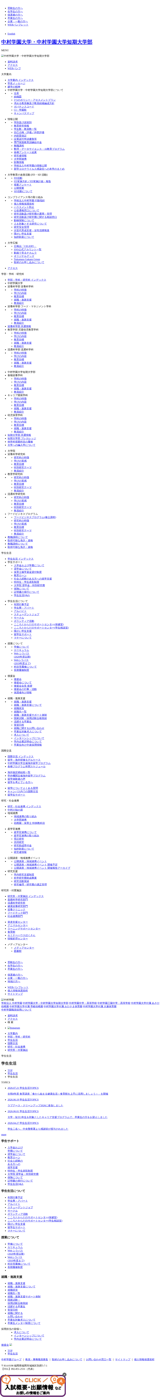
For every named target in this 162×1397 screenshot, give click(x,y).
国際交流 (13, 1043)
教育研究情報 (21, 125)
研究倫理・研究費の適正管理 (30, 884)
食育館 (11, 932)
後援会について (23, 682)
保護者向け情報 (23, 692)
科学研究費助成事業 (25, 878)
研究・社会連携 (16, 1046)
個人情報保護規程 (24, 203)
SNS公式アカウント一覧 (27, 249)
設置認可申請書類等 (25, 139)
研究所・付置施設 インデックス (26, 896)
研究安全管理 (21, 227)
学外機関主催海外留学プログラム (27, 775)
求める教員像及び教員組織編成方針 (34, 103)
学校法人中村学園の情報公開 (30, 165)
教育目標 (19, 296)
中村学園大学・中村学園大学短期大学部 (46, 42)
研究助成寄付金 (23, 845)
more (3, 1134)
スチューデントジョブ (26, 614)
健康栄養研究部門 (18, 906)
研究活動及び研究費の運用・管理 (33, 213)
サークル (19, 617)
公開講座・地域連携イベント (30, 861)
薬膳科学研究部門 (18, 899)
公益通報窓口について (26, 210)
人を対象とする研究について (30, 223)
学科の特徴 (20, 289)
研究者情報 (20, 155)
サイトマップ (15, 994)
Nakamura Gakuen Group (27, 259)
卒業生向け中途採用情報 (28, 744)
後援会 (18, 679)
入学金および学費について (29, 565)
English (11, 33)
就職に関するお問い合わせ (29, 728)
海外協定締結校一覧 (19, 772)
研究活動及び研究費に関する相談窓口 (35, 217)
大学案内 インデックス (21, 80)
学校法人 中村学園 (11, 1003)
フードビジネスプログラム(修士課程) (35, 517)
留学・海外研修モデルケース (24, 759)
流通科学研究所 (16, 903)
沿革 (16, 93)
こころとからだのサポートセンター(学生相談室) (41, 627)
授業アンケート (23, 184)
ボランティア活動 (24, 621)
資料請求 (13, 61)
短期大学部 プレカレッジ (22, 438)
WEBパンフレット (18, 24)
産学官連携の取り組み (26, 835)
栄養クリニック (16, 909)
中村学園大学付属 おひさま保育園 (63, 1006)
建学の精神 (14, 86)
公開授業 (19, 188)
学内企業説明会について (28, 741)
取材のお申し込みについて (29, 262)
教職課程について (18, 537)
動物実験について (24, 220)
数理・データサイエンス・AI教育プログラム (39, 149)
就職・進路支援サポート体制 (30, 715)
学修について (21, 646)
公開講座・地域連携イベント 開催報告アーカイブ (42, 868)
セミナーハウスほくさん (21, 935)
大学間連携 (20, 159)
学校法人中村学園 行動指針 (29, 200)
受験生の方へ (15, 8)
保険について (21, 588)
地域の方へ (14, 981)
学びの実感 (20, 460)
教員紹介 (19, 303)
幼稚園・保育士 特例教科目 (29, 823)
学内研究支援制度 (24, 874)
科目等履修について (25, 666)
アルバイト (20, 611)
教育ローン (20, 575)
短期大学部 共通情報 (19, 435)
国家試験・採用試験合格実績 (30, 718)
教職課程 (19, 145)
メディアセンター (24, 947)
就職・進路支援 (23, 299)
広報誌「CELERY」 (25, 246)
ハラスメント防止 (24, 207)
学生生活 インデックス (21, 558)
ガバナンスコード (24, 106)
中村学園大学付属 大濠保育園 (99, 1006)
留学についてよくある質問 (23, 788)
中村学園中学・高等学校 (83, 1003)
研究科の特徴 (21, 457)
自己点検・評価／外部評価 (29, 132)
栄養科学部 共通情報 (19, 326)
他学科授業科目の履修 (20, 441)
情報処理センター (18, 938)
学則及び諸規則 (23, 122)
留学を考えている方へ (20, 782)
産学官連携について (25, 832)
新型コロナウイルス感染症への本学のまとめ (39, 169)
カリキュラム (21, 650)
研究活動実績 (21, 881)
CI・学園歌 (20, 110)
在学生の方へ (15, 11)
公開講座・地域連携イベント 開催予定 (36, 864)
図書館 (18, 951)
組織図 (18, 96)
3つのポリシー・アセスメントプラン (35, 100)
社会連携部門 (15, 916)
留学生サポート (23, 634)
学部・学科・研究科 (19, 1036)
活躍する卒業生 (23, 721)
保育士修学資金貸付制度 (28, 572)
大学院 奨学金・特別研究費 (29, 585)
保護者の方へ (15, 14)
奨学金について (23, 568)
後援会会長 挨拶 (23, 686)
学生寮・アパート (24, 607)
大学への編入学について (21, 445)
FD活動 (18, 178)
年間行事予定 (21, 604)
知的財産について (24, 237)
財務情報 (19, 162)
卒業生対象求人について (28, 731)
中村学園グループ (11, 1359)
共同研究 (19, 842)
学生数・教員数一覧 (25, 129)
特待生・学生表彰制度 (26, 582)
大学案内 (13, 1033)
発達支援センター (18, 922)
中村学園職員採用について (16, 1009)
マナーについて (23, 637)
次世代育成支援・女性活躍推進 (31, 230)
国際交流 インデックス (21, 756)
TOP (10, 1070)
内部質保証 (20, 135)
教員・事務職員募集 (36, 1359)
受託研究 (19, 839)
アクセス (13, 65)
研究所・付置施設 (18, 1050)
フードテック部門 (18, 912)
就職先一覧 (20, 711)
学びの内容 (20, 293)
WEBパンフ (14, 68)
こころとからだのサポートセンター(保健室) (39, 624)
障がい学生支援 (23, 233)
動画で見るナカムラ (25, 252)
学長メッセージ (16, 83)
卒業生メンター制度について (24, 1323)
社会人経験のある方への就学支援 (33, 578)
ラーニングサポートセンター (24, 928)
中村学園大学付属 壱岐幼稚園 (26, 1006)
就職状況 (19, 708)
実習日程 (19, 725)
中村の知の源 (15, 809)
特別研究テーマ (23, 467)
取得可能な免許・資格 (20, 540)
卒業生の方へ (15, 18)
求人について (21, 735)
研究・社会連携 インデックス (24, 806)
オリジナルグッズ (24, 256)
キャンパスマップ (24, 113)
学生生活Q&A (22, 595)
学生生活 (13, 1040)
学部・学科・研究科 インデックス (27, 279)
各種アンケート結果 (25, 152)
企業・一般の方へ (18, 21)
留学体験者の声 (16, 779)
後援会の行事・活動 (25, 689)
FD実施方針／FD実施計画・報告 (32, 181)
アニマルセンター (18, 925)
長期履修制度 (21, 670)
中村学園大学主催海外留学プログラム (29, 763)
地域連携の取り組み (25, 816)
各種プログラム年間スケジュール (27, 766)
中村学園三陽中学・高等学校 (113, 1003)
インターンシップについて (29, 738)
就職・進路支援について (28, 705)
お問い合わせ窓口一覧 (98, 1359)
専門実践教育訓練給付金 (28, 142)
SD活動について (23, 191)
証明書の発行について (26, 592)
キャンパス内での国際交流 (23, 791)
